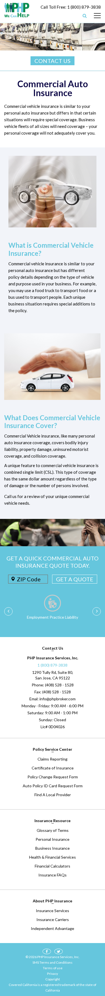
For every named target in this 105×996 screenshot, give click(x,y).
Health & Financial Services (52, 857)
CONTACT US (52, 60)
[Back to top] (91, 962)
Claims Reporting (52, 759)
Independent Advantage (52, 928)
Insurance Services (52, 910)
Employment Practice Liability (52, 617)
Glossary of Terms (53, 830)
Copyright (52, 979)
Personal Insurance (52, 839)
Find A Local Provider (52, 794)
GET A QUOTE (74, 579)
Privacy (52, 973)
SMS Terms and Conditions (52, 962)
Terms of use (52, 968)
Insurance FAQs (52, 875)
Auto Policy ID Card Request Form (53, 785)
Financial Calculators (52, 866)
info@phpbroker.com (57, 698)
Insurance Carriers (52, 919)
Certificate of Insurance (53, 768)
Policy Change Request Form (52, 776)
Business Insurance (52, 848)
